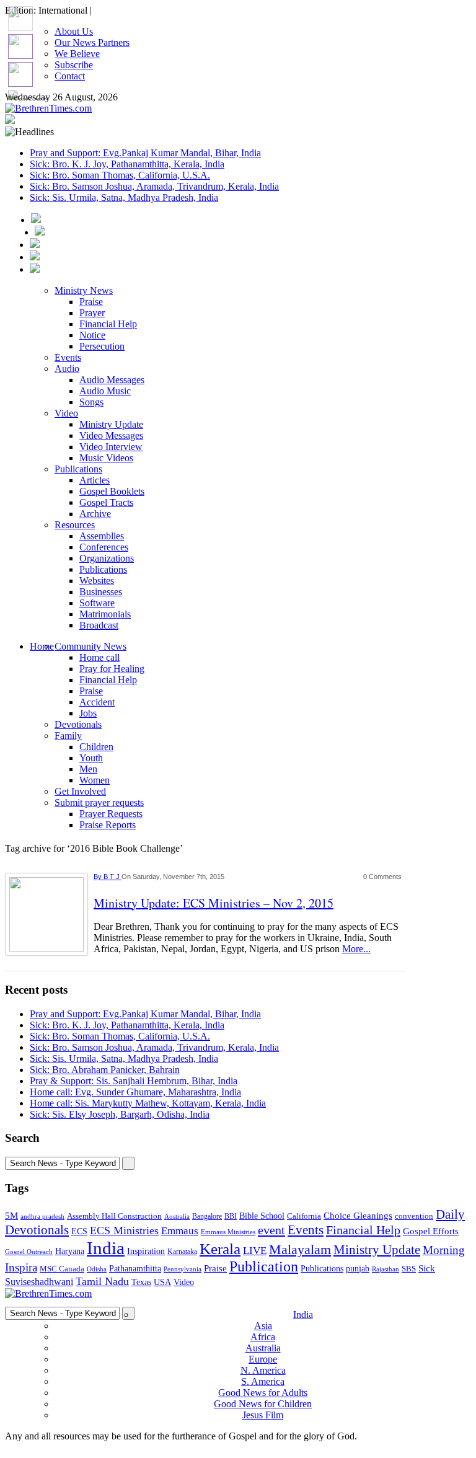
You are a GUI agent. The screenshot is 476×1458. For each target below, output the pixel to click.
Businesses (100, 591)
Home (42, 646)
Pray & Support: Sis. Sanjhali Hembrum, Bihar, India (133, 1081)
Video (66, 413)
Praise (91, 301)
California (304, 1216)
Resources (75, 524)
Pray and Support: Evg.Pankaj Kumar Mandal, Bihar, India (145, 153)
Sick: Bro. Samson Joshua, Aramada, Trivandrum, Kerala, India (154, 186)
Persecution (102, 346)
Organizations (106, 558)
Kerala (220, 1248)
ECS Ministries (124, 1230)
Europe (263, 1359)
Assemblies (101, 536)
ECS (79, 1231)
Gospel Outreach (29, 1251)
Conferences (103, 547)
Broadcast (98, 625)
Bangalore (207, 1216)
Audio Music (105, 391)
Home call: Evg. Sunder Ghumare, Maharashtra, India (135, 1092)
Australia (177, 1216)
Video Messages (111, 435)
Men (88, 769)
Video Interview (111, 446)
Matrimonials (105, 614)
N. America (263, 1370)
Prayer (92, 312)
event (271, 1230)
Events (68, 357)
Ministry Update (111, 424)
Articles (94, 480)
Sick (426, 1268)
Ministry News (84, 290)
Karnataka (182, 1252)
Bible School (261, 1216)
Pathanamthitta (135, 1268)
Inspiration (146, 1251)
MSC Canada (62, 1269)
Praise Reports (107, 825)
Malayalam (300, 1249)
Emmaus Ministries (228, 1232)
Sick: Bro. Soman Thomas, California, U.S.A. (120, 175)
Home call (99, 657)
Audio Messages (111, 379)
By (99, 876)
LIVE (255, 1251)
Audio (67, 368)
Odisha (97, 1269)
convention (414, 1216)
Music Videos (106, 458)
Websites (96, 580)
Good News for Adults (262, 1392)
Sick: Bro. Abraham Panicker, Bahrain (105, 1069)
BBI (230, 1216)
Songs (91, 402)
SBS (409, 1268)
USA (162, 1282)
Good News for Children (263, 1403)
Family (68, 735)
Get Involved (80, 791)
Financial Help (108, 324)
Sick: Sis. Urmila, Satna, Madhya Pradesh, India (124, 197)
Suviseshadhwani (39, 1281)
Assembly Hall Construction (114, 1216)
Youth (91, 758)
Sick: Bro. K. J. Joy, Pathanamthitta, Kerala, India (127, 164)
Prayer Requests (111, 813)
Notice (92, 335)
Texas (141, 1282)
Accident (97, 702)
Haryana (69, 1251)
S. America (262, 1381)
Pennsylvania (182, 1269)
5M (11, 1215)
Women (94, 780)
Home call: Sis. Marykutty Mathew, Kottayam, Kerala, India (148, 1103)
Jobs (88, 713)
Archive (95, 513)
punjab (357, 1268)
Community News (90, 646)
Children (96, 746)
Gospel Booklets (111, 491)
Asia (263, 1325)
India (106, 1248)
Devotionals (78, 724)
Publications (78, 469)
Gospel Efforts (431, 1231)
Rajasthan (385, 1269)
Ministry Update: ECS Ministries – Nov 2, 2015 (213, 903)
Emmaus (179, 1231)
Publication (263, 1266)
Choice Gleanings (358, 1215)
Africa (262, 1337)
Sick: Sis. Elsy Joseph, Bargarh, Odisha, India (119, 1114)
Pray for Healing (111, 668)
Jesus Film (262, 1415)
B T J (112, 876)
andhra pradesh (42, 1216)
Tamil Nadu (102, 1281)
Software (97, 603)
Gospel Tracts (106, 502)
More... (356, 948)
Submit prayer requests (99, 802)
